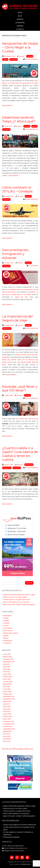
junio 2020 (6, 689)
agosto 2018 (7, 731)
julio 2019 (6, 704)
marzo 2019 (7, 714)
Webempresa (26, 864)
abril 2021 (6, 672)
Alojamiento (29, 465)
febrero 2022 (7, 657)
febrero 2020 (7, 694)
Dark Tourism (8, 630)
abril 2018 (6, 741)
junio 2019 (6, 706)
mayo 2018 (7, 739)
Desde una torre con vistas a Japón (15, 597)
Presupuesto (7, 329)
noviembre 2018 (8, 724)
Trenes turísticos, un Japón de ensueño (16, 599)
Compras (6, 621)
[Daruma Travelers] (20, 6)
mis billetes (20, 419)
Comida (6, 618)
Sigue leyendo (8, 105)
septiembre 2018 (9, 729)
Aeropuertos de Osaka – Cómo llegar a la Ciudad (20, 47)
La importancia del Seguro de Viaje (17, 318)
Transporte (13, 59)
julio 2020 (6, 687)
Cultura (5, 626)
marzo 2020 (7, 691)
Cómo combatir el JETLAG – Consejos (17, 189)
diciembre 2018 (8, 721)
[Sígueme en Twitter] (12, 857)
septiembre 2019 (9, 699)
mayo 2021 (7, 669)
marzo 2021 (7, 674)
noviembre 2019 (8, 696)
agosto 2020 (7, 684)
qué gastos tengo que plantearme (20, 289)
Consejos (30, 56)
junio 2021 (6, 667)
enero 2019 (7, 719)
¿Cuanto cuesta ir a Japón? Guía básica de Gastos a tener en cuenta (20, 454)
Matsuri (6, 638)
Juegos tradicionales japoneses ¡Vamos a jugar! (19, 595)
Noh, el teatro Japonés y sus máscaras (16, 602)
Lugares (5, 59)
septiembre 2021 (9, 662)
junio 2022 (6, 654)
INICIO (20, 13)
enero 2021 (7, 679)
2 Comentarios (33, 266)
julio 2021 (6, 664)
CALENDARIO (20, 22)
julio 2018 (6, 734)
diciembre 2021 (8, 659)
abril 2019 (6, 711)
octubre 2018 (7, 726)
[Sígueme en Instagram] (22, 857)
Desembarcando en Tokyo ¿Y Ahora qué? (18, 119)
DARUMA (20, 26)
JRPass (33, 292)
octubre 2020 (7, 682)
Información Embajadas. (11, 837)
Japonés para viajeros (10, 633)
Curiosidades (7, 628)
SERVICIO (20, 19)
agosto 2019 (7, 701)
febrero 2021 (7, 677)
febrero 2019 (7, 716)
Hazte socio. (29, 749)
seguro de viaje (21, 297)
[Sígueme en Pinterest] (27, 857)
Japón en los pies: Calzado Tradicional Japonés (19, 604)
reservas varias (33, 419)
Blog (20, 16)
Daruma (21, 56)
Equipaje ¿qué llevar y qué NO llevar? (19, 388)
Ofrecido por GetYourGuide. (13, 749)
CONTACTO (20, 29)
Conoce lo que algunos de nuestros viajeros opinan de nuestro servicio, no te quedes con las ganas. (19, 827)
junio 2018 (6, 736)
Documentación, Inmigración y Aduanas (15, 254)
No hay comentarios (31, 59)
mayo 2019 (7, 709)
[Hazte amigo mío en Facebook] (17, 857)
